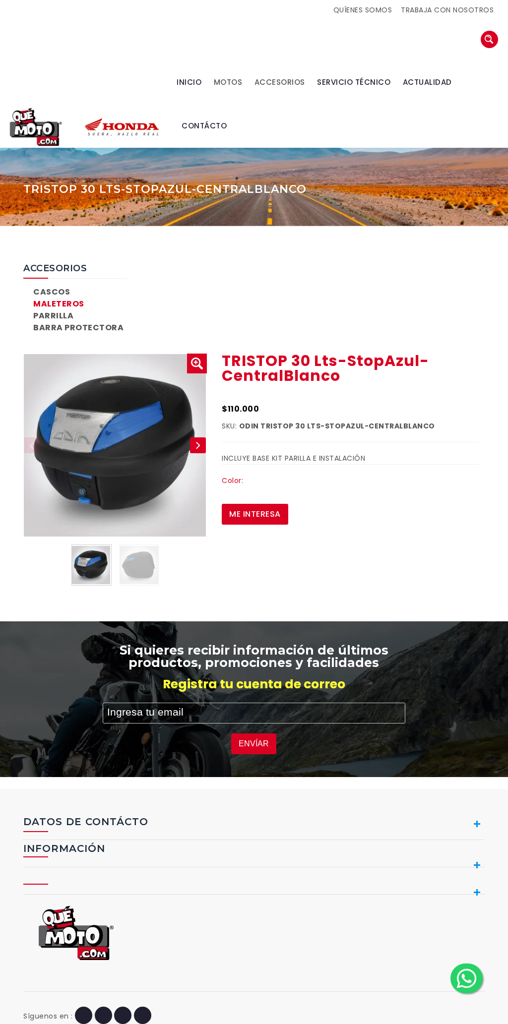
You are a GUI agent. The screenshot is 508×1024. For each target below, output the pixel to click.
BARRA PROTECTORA (78, 327)
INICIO (189, 82)
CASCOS (51, 292)
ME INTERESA (255, 514)
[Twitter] (103, 1016)
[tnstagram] (142, 1016)
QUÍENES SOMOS (362, 10)
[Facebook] (83, 1016)
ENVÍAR (254, 743)
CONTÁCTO (204, 125)
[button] (197, 363)
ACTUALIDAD (427, 82)
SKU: (229, 426)
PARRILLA (53, 315)
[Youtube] (122, 1016)
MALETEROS (58, 303)
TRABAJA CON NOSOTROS (447, 10)
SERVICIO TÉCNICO (353, 82)
